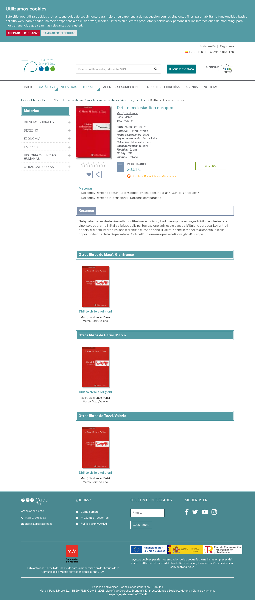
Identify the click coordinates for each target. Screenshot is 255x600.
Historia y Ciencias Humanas (40, 157)
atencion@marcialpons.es (38, 523)
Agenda (192, 87)
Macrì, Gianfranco (127, 113)
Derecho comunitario (68, 100)
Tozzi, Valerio (125, 120)
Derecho (47, 100)
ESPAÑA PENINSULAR (221, 51)
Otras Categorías (39, 167)
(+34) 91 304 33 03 (35, 517)
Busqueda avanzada (181, 69)
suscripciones (122, 87)
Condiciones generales (135, 586)
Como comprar (90, 511)
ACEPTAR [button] (13, 33)
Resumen (86, 210)
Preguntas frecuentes (95, 517)
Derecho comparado (144, 198)
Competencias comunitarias (101, 100)
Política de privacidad (94, 523)
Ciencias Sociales (39, 122)
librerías (163, 87)
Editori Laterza (139, 130)
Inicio (30, 87)
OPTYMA (142, 594)
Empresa (31, 147)
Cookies (158, 586)
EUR (200, 51)
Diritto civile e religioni (95, 311)
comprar (211, 165)
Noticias (211, 87)
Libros (35, 100)
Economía (32, 138)
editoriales (79, 87)
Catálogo (47, 87)
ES (190, 51)
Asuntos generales (133, 100)
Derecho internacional (112, 198)
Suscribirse (141, 524)
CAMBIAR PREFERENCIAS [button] (59, 33)
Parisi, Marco (124, 116)
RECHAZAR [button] (31, 33)
